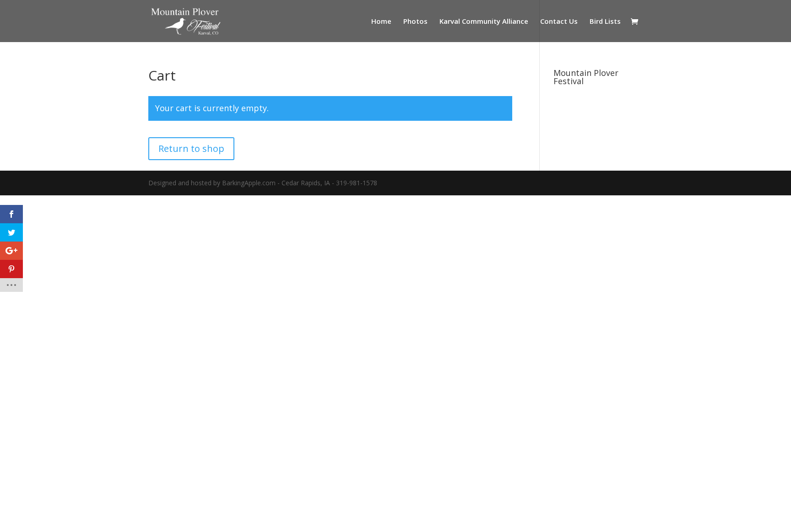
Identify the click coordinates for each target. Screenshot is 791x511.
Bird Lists (605, 22)
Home (381, 22)
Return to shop (191, 148)
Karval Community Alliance (483, 22)
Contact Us (559, 22)
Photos (415, 22)
